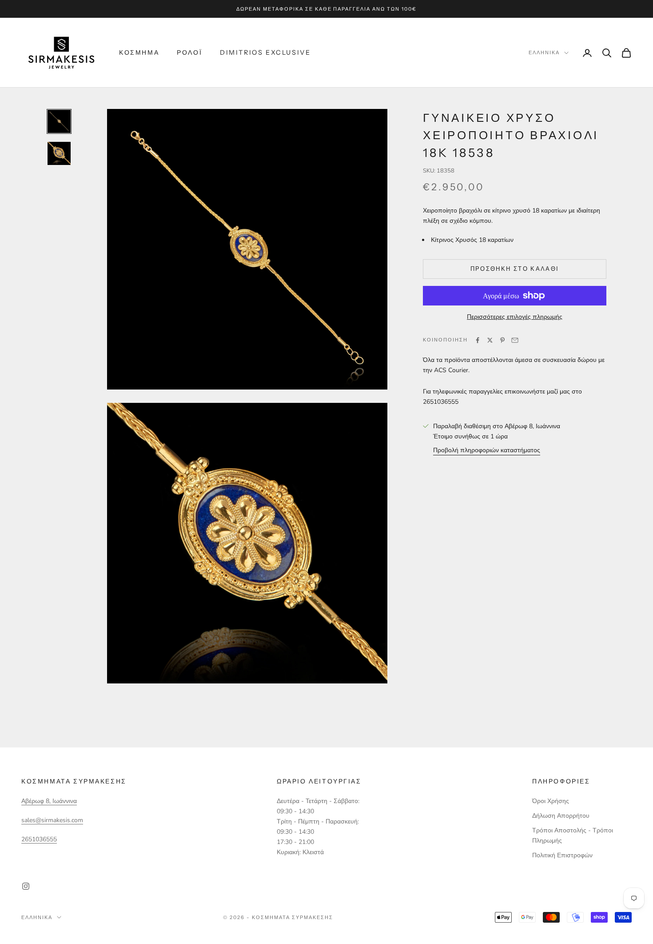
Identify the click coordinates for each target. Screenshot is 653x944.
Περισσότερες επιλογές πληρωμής (514, 317)
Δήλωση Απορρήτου (560, 815)
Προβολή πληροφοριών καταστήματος (486, 450)
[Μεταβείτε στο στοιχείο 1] (59, 121)
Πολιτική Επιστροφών (562, 855)
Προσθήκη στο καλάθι (514, 269)
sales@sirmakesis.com (52, 820)
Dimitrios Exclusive (265, 52)
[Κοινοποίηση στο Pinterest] (502, 340)
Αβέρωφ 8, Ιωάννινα (49, 801)
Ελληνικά (544, 53)
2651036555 (39, 839)
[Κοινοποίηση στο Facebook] (477, 340)
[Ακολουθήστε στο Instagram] (25, 886)
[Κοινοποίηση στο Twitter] (490, 340)
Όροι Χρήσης (550, 801)
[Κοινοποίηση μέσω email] (514, 340)
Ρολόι (189, 52)
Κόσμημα (139, 52)
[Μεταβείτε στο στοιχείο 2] (59, 153)
